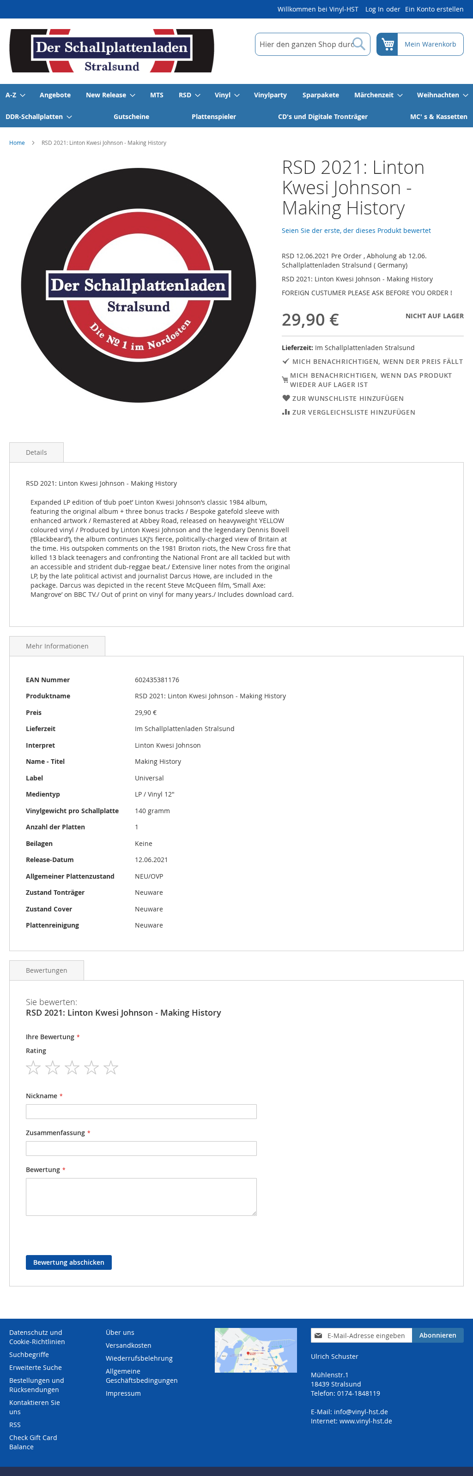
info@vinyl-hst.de (361, 1411)
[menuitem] (15, 95)
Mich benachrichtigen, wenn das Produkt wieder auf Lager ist (371, 380)
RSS (15, 1424)
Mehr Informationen (57, 646)
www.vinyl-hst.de (366, 1420)
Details (36, 452)
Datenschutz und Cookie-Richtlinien (37, 1337)
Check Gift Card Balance (33, 1442)
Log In (374, 9)
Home (17, 142)
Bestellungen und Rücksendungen (36, 1385)
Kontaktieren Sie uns (34, 1407)
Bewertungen (46, 970)
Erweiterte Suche (35, 1367)
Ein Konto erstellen (434, 9)
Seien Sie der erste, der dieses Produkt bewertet (356, 230)
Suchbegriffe (29, 1354)
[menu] (236, 105)
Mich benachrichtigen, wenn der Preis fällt (377, 361)
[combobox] (312, 44)
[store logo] (111, 50)
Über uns (120, 1332)
